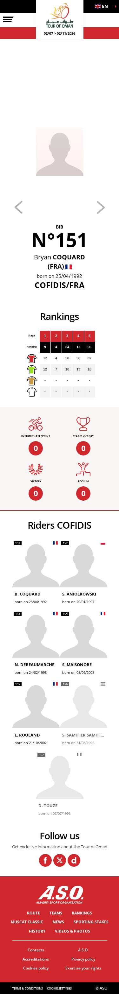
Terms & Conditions (27, 988)
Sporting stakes (91, 922)
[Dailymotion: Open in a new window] (74, 860)
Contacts (36, 950)
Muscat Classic (27, 922)
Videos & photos (72, 931)
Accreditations (36, 959)
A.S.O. (83, 950)
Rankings (82, 913)
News (58, 922)
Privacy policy (83, 959)
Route (33, 913)
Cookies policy (36, 968)
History (37, 931)
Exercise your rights (83, 968)
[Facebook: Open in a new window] (45, 860)
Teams (56, 913)
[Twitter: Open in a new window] (59, 860)
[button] (103, 6)
